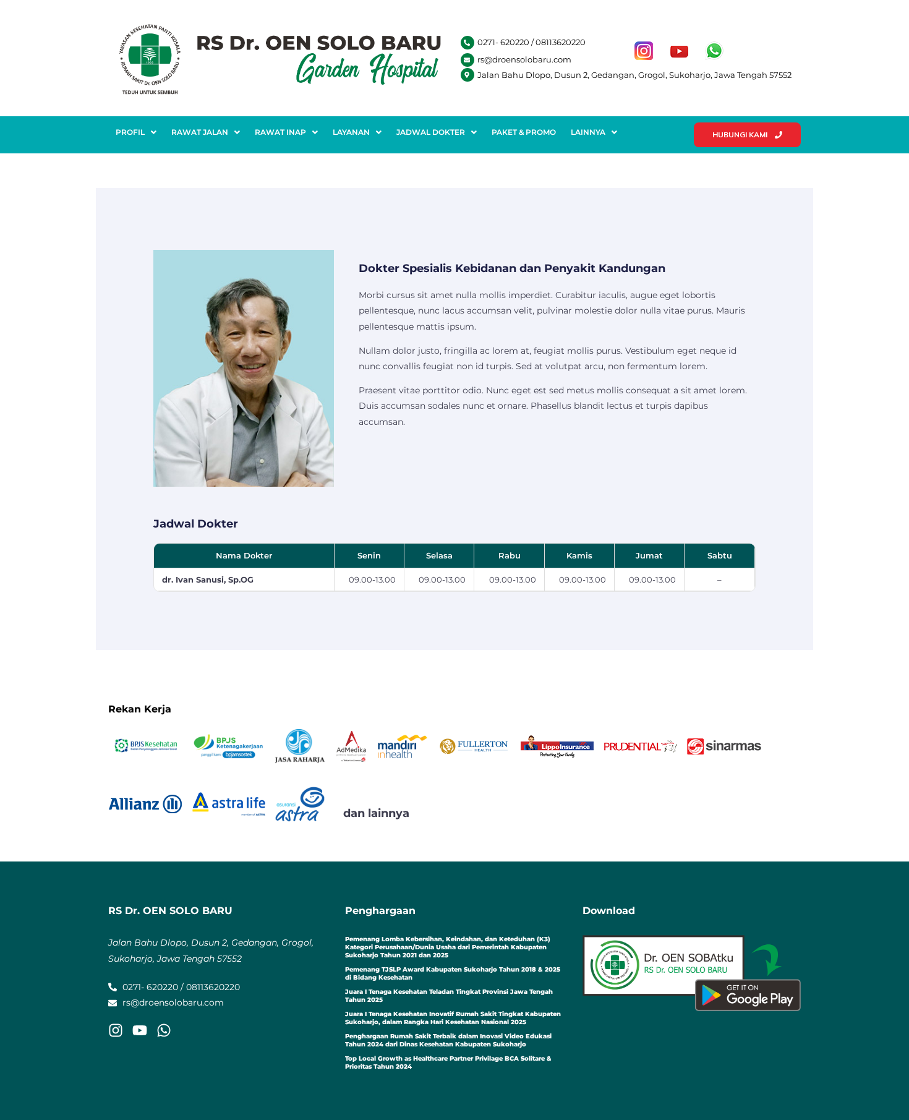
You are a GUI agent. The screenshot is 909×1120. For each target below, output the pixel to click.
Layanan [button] (351, 132)
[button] (136, 132)
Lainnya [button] (588, 132)
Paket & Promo (524, 132)
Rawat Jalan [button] (199, 132)
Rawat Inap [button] (280, 132)
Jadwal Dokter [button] (430, 132)
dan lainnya (376, 813)
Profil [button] (130, 132)
